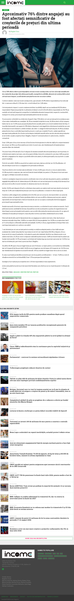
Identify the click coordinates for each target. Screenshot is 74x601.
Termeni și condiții (52, 596)
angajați (16, 272)
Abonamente (14, 596)
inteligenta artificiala (45, 556)
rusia (45, 558)
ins (61, 553)
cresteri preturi (26, 272)
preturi (35, 272)
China (40, 558)
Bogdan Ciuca (15, 31)
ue (58, 553)
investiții (51, 558)
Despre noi (4, 596)
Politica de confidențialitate (36, 596)
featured (48, 553)
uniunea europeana (60, 556)
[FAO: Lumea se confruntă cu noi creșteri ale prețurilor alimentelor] (59, 293)
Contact (22, 596)
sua (54, 553)
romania (40, 553)
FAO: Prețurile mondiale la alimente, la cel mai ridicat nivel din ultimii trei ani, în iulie (35, 297)
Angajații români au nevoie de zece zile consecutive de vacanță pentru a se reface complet (12, 297)
